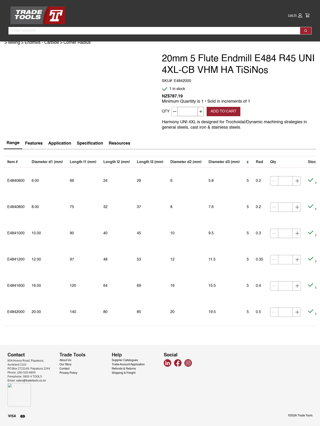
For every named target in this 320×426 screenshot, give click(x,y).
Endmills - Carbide (42, 43)
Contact (64, 368)
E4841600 (16, 286)
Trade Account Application (128, 364)
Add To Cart (223, 111)
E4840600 (16, 181)
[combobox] (152, 30)
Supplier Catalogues (125, 360)
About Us (65, 360)
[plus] (297, 181)
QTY (166, 111)
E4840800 (16, 207)
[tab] (13, 143)
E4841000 (16, 233)
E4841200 (16, 260)
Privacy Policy (68, 373)
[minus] (273, 181)
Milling (14, 43)
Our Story (65, 364)
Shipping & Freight (123, 373)
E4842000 (16, 312)
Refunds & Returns (124, 368)
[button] (295, 15)
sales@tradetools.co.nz (31, 380)
